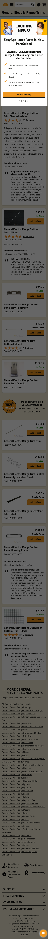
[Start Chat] (43, 933)
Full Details (24, 101)
